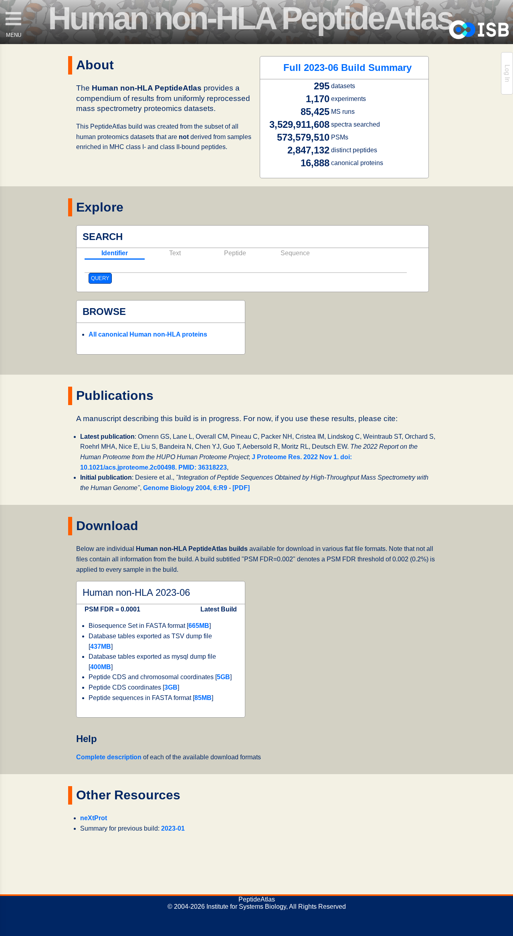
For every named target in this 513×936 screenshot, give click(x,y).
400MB (100, 667)
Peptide (235, 253)
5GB (223, 677)
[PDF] (241, 487)
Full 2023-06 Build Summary (347, 68)
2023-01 (173, 828)
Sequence (295, 253)
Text (175, 253)
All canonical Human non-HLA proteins (148, 334)
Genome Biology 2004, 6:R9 (185, 487)
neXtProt (93, 818)
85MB (203, 697)
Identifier (114, 253)
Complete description (108, 757)
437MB (100, 646)
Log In (507, 73)
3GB (171, 687)
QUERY (100, 278)
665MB (198, 625)
